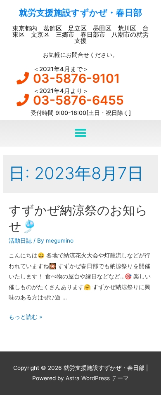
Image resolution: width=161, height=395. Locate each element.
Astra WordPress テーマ (97, 378)
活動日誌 (20, 240)
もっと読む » (25, 316)
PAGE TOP (148, 376)
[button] (80, 133)
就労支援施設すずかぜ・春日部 (80, 12)
